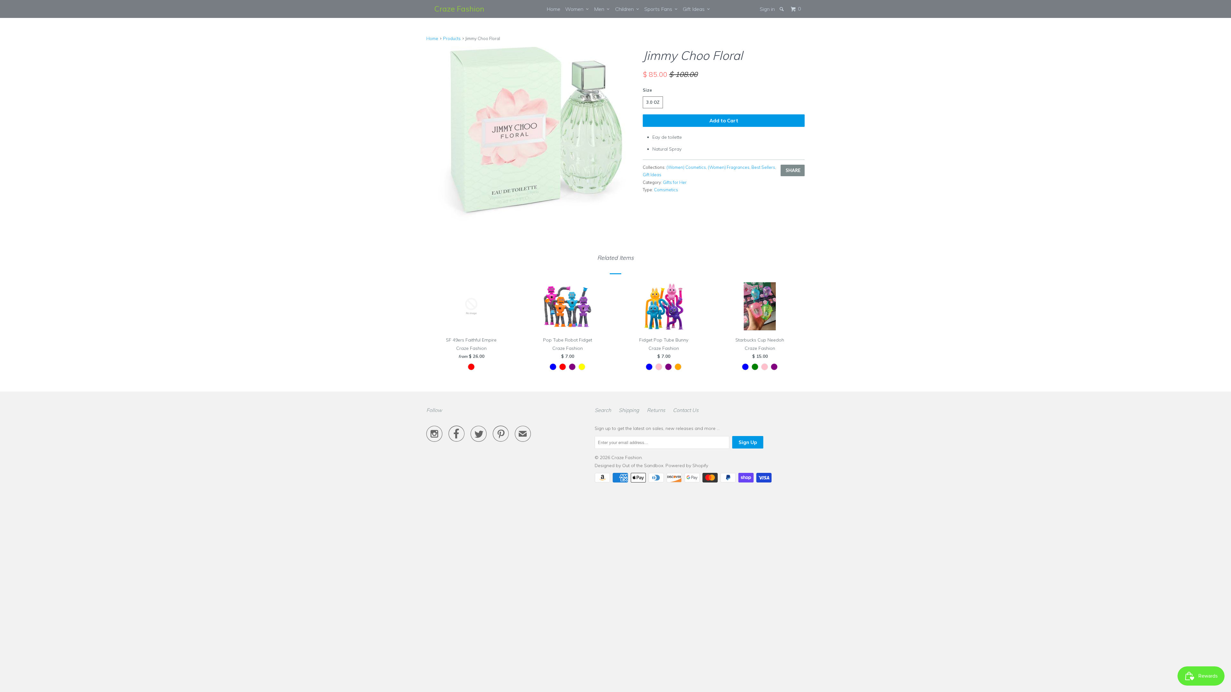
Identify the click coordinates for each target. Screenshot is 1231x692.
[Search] (782, 9)
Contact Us (686, 410)
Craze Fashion (459, 8)
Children (625, 9)
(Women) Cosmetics (686, 167)
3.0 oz (652, 102)
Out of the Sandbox (642, 465)
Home (553, 9)
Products (452, 38)
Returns (656, 410)
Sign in (767, 9)
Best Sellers (763, 167)
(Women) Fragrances (728, 167)
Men (600, 9)
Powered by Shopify (687, 465)
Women (575, 9)
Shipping (629, 410)
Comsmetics (666, 189)
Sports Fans (659, 9)
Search (603, 410)
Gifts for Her (675, 182)
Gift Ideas (695, 9)
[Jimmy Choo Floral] (531, 134)
